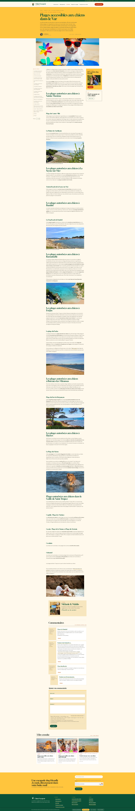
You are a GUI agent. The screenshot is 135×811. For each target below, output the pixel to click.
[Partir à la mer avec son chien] (89, 745)
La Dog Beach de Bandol (38, 86)
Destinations (56, 4)
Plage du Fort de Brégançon (38, 99)
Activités (68, 4)
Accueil (41, 10)
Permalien (51, 633)
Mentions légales (92, 802)
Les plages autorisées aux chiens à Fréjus (38, 92)
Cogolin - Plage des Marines (38, 108)
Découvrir (90, 87)
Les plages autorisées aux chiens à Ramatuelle (38, 89)
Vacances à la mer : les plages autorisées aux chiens (54, 10)
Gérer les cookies (92, 804)
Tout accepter (86, 809)
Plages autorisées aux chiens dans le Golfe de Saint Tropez (38, 106)
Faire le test (91, 98)
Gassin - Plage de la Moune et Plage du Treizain (38, 111)
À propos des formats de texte (77, 715)
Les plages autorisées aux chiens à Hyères (38, 102)
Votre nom (52, 693)
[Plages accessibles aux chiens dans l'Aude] (46, 745)
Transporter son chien (83, 4)
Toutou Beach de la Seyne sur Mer (38, 81)
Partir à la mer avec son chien (88, 756)
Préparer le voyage (74, 4)
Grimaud (35, 115)
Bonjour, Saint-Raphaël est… (64, 643)
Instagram (96, 0)
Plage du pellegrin (62, 666)
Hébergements (62, 4)
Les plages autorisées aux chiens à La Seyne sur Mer (38, 78)
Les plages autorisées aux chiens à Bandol (38, 84)
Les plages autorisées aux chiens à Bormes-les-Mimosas (38, 97)
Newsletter (101, 0)
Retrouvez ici (74, 348)
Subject (51, 698)
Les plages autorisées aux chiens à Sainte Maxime (38, 72)
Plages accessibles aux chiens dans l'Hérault (66, 756)
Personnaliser (101, 809)
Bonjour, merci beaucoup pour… (67, 677)
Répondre (59, 638)
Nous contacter (75, 804)
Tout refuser (93, 809)
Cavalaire (35, 113)
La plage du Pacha (36, 94)
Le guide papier (99, 4)
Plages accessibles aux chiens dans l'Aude (45, 756)
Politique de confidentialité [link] (77, 809)
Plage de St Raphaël (62, 629)
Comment (52, 704)
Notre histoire (74, 802)
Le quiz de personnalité (76, 800)
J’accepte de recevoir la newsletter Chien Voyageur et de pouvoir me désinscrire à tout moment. (88, 781)
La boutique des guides (76, 799)
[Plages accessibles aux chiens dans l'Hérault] (67, 745)
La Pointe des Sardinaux (37, 75)
